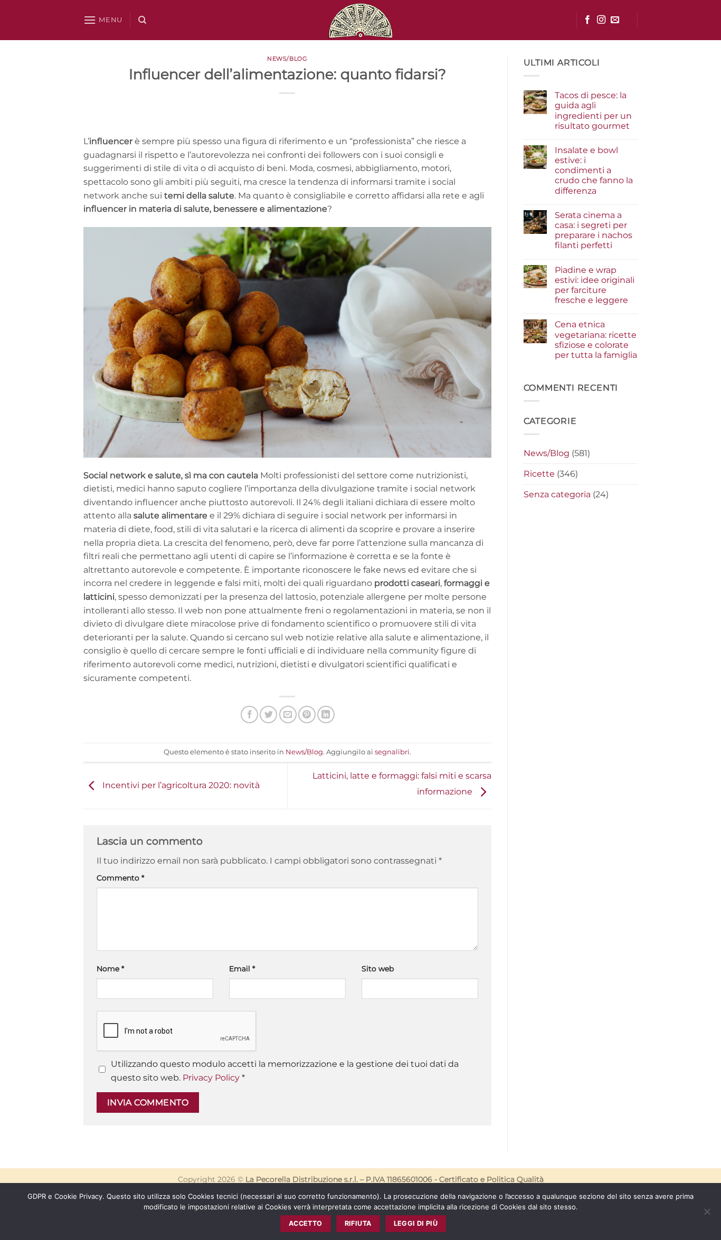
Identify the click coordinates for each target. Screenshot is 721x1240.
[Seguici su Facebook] (587, 20)
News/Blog (287, 58)
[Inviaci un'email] (615, 20)
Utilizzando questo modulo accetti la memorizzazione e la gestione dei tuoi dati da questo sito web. (285, 1071)
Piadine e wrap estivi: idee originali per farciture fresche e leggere (594, 285)
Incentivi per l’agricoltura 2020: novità (180, 785)
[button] (102, 20)
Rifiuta (358, 1223)
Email (242, 968)
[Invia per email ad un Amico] (288, 714)
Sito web (378, 968)
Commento (120, 878)
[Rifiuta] (706, 1214)
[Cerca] (142, 20)
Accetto (305, 1223)
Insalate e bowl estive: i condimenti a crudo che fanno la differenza (594, 170)
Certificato (458, 1179)
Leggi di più (416, 1223)
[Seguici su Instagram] (601, 20)
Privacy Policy (211, 1078)
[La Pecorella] (360, 20)
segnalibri (392, 752)
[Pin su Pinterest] (307, 714)
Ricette (539, 474)
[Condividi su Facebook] (249, 714)
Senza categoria (557, 494)
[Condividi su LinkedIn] (326, 714)
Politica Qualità (515, 1179)
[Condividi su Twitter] (268, 714)
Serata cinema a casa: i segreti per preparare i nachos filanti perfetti (593, 230)
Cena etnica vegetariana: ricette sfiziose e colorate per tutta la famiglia (596, 339)
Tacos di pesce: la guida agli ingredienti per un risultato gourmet (593, 110)
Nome (110, 968)
